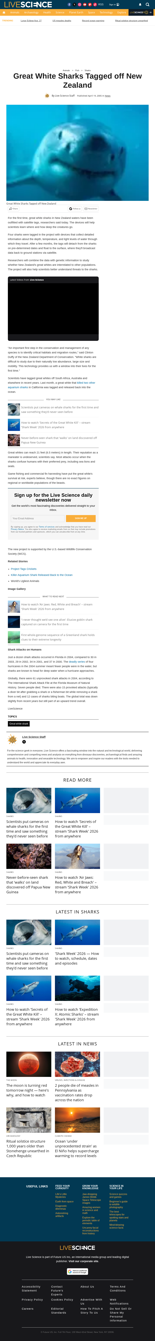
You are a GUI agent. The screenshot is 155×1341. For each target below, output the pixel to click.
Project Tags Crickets (23, 568)
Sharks (88, 70)
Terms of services (47, 527)
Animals (14, 12)
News (107, 95)
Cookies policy (62, 1299)
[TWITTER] (24, 742)
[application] (53, 308)
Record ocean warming (93, 20)
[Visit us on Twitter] (74, 4)
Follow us (77, 208)
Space (91, 12)
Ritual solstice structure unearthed (131, 20)
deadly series (77, 661)
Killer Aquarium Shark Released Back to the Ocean (42, 575)
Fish (77, 70)
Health (47, 12)
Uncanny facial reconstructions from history (90, 1230)
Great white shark (18, 723)
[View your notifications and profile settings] (140, 5)
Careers (28, 1308)
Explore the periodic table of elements (90, 1220)
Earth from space (64, 1201)
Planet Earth (76, 12)
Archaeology (31, 12)
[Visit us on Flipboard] (90, 4)
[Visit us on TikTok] (95, 4)
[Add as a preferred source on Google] (77, 1271)
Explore (121, 12)
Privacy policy (32, 1299)
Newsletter (92, 208)
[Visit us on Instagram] (79, 4)
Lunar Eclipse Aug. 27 (31, 20)
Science (60, 12)
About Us (87, 1286)
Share (15, 208)
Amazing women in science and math (91, 1210)
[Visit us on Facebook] (69, 4)
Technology (106, 12)
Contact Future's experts (57, 1290)
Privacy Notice (17, 529)
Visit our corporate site (83, 1261)
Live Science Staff (65, 95)
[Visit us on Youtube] (85, 4)
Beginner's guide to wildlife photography (118, 1204)
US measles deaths (62, 20)
